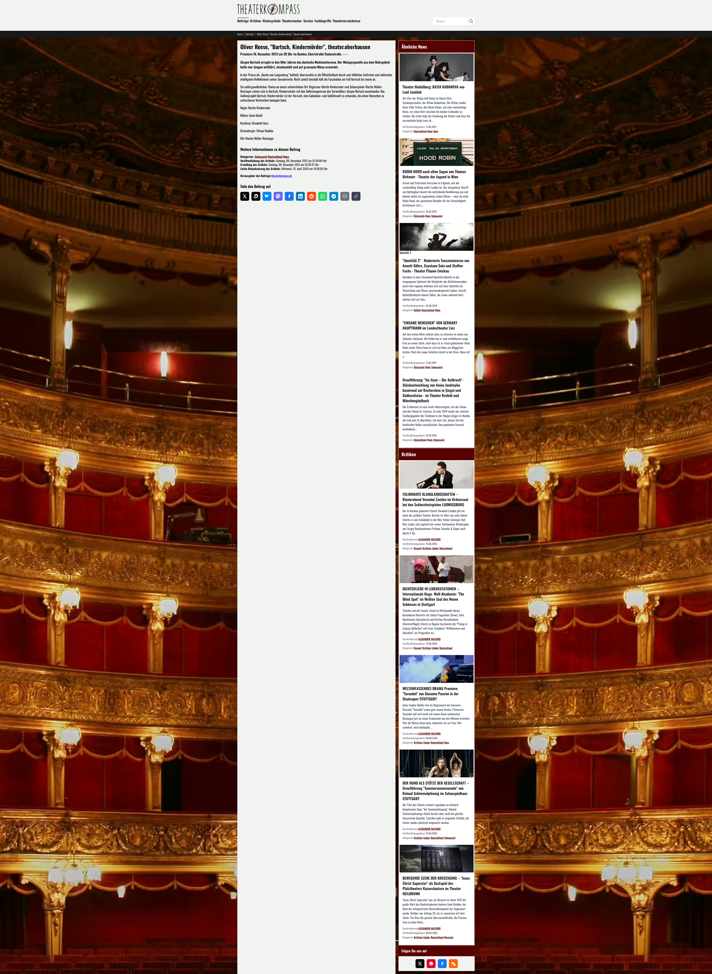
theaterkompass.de (281, 175)
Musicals (448, 937)
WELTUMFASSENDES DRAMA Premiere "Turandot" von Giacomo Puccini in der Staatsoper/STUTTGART (431, 694)
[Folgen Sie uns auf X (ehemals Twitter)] (420, 963)
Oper (435, 131)
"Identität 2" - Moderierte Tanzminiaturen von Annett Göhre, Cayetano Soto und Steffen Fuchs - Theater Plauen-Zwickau (436, 266)
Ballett (417, 310)
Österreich (419, 216)
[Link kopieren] (356, 196)
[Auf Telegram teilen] (333, 196)
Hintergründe (272, 20)
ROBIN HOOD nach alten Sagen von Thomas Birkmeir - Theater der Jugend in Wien (434, 174)
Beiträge (243, 20)
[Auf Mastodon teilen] (278, 196)
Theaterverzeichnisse (346, 20)
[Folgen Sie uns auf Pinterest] (431, 963)
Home (240, 34)
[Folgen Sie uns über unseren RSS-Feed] (453, 963)
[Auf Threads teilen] (255, 196)
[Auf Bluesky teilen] (267, 196)
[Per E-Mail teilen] (344, 196)
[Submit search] (471, 21)
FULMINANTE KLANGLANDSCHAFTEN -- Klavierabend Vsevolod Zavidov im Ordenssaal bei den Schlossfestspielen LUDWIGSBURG (435, 499)
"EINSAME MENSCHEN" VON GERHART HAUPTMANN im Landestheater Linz (430, 325)
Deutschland (275, 156)
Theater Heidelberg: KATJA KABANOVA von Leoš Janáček (433, 89)
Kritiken (255, 20)
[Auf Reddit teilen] (311, 196)
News (286, 156)
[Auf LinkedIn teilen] (300, 196)
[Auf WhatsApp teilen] (322, 196)
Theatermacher (292, 20)
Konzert (418, 548)
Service (308, 20)
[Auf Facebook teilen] (289, 196)
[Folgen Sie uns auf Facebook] (442, 963)
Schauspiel (261, 156)
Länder (435, 548)
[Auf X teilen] (244, 196)
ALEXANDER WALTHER (429, 539)
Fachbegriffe (322, 20)
